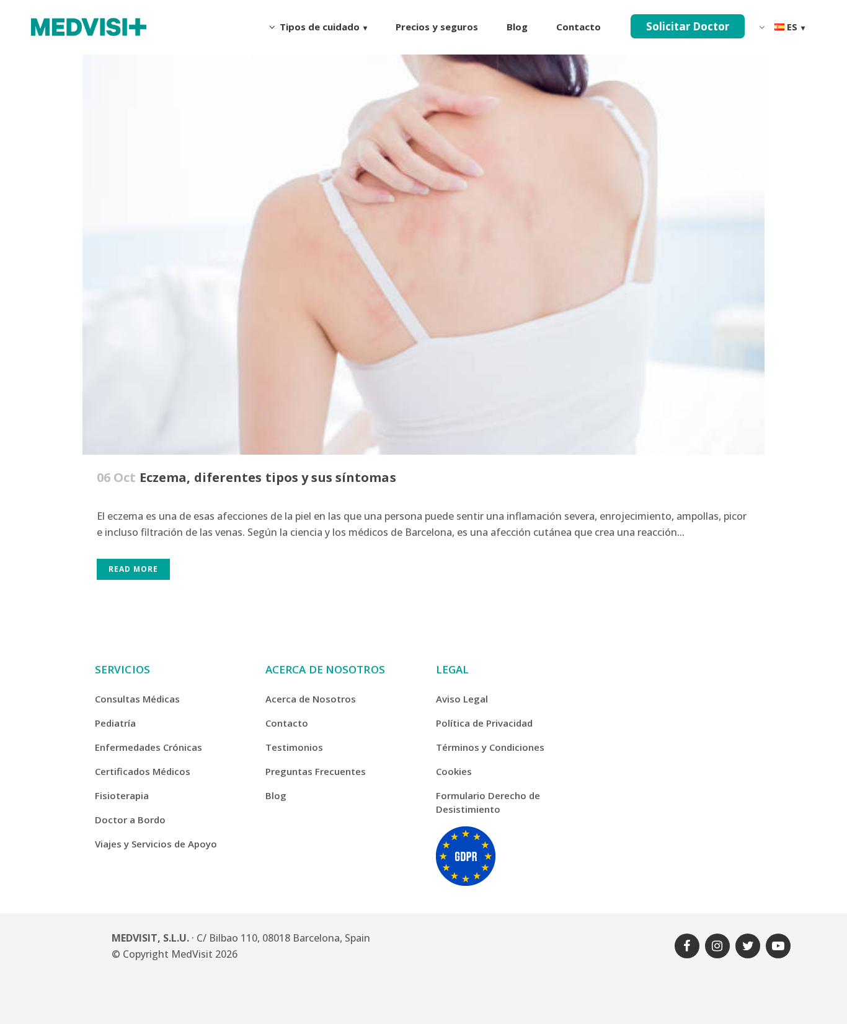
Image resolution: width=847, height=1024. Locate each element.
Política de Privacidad (484, 723)
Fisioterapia (122, 795)
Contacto (286, 723)
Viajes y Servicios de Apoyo (156, 844)
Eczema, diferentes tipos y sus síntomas (268, 477)
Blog (275, 795)
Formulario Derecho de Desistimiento (488, 802)
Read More (133, 569)
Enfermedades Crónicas (148, 747)
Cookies (454, 771)
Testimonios (294, 747)
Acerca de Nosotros (310, 699)
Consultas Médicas (137, 699)
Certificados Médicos (142, 771)
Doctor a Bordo (130, 819)
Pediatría (115, 723)
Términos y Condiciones (490, 747)
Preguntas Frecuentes (315, 771)
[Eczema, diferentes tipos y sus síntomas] (423, 228)
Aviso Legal (462, 699)
